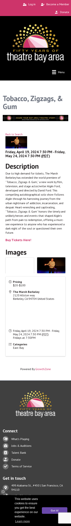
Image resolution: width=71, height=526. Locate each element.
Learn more (22, 521)
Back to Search (14, 134)
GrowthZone (43, 369)
